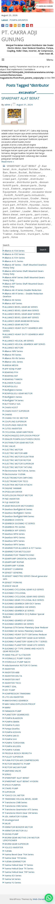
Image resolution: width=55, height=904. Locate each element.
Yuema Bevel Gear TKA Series (19, 854)
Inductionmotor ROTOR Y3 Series (20, 665)
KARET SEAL (10, 686)
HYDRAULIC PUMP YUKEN (17, 658)
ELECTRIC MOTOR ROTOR (17, 460)
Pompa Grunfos (12, 728)
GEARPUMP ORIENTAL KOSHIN (20, 558)
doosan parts (29, 185)
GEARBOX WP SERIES (15, 530)
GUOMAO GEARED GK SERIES (19, 623)
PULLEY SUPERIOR (13, 756)
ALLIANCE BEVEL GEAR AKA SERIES (21, 310)
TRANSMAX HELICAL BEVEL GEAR (21, 798)
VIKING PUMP (11, 834)
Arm (13, 169)
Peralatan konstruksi (38, 224)
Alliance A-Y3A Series (14, 250)
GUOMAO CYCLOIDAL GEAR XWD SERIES (24, 596)
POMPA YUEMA (12, 749)
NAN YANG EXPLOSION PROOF (19, 704)
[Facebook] (3, 25)
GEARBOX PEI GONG (14, 526)
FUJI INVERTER (11, 502)
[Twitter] (7, 25)
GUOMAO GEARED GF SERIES (19, 620)
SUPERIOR (9, 791)
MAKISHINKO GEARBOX (16, 700)
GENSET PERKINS (13, 582)
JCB (12, 208)
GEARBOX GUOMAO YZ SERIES (19, 523)
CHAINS (8, 414)
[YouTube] (31, 25)
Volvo (14, 237)
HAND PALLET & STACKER (17, 654)
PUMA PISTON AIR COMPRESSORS (21, 760)
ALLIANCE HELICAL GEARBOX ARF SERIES (24, 344)
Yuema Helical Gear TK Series (18, 868)
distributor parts (27, 182)
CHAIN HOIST (11, 407)
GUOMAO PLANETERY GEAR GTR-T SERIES (25, 641)
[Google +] (11, 25)
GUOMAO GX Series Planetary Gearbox (23, 630)
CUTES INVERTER (13, 428)
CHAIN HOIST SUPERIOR (16, 410)
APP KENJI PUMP (12, 368)
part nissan (25, 217)
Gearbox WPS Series (14, 541)
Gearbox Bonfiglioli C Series (17, 512)
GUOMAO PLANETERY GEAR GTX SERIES (24, 645)
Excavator (24, 191)
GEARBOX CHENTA (13, 519)
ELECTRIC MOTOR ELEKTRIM (19, 456)
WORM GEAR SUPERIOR (16, 843)
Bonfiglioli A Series (13, 389)
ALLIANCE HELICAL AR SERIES (19, 340)
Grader (34, 198)
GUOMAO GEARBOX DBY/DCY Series (22, 603)
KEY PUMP (9, 690)
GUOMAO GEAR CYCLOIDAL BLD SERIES (24, 600)
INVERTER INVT (12, 679)
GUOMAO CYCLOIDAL (15, 593)
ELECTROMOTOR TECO (16, 481)
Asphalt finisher (28, 169)
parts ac (45, 221)
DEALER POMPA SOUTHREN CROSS (22, 439)
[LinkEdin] (23, 25)
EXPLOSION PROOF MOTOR (18, 495)
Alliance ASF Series (13, 303)
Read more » (7, 161)
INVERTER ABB (11, 672)
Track (38, 230)
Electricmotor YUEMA (14, 474)
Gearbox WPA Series (14, 533)
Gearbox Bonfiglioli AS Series (18, 509)
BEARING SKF (11, 375)
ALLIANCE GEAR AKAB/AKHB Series (21, 321)
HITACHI (22, 204)
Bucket (23, 172)
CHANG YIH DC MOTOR (16, 418)
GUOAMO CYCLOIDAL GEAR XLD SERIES (24, 589)
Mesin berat (40, 211)
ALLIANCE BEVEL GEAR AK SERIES (21, 306)
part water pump (28, 221)
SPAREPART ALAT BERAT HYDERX (21, 781)
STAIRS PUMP (11, 788)
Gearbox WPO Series (14, 537)
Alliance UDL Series (13, 361)
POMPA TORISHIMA (14, 742)
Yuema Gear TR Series (15, 857)
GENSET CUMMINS (13, 569)
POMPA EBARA (11, 721)
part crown (41, 214)
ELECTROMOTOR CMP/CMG (18, 477)
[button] (49, 898)
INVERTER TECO (12, 682)
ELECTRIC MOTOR (13, 449)
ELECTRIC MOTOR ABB (15, 453)
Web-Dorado (39, 899)
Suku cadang (11, 230)
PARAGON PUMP (12, 711)
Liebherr (15, 211)
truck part (34, 233)
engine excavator (33, 188)
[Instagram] (19, 25)
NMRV (7, 707)
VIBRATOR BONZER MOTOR (18, 827)
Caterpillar (9, 175)
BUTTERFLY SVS (12, 403)
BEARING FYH (11, 372)
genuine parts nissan (15, 198)
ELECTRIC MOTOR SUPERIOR (19, 463)
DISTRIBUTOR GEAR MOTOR (18, 442)
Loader (26, 211)
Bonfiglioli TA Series (14, 400)
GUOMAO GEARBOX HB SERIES (20, 607)
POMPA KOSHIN (12, 732)
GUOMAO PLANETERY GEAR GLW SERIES (24, 637)
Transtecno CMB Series (15, 802)
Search (6, 245)
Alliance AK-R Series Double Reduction (22, 290)
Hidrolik (23, 201)
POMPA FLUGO (12, 725)
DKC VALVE (9, 446)
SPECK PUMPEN (12, 784)
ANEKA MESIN (11, 365)
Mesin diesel (10, 214)
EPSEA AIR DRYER (13, 491)
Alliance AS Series (12, 299)
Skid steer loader (22, 227)
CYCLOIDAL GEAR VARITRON (18, 432)
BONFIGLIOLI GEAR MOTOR (18, 393)
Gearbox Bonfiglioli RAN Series (19, 516)
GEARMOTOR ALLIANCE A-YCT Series (22, 548)
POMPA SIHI (10, 739)
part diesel (9, 217)
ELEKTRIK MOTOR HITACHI (18, 484)
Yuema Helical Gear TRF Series (19, 872)
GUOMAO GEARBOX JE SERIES (19, 610)
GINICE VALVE (11, 585)
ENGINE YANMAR (12, 488)
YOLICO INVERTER (13, 847)
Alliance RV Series (12, 354)
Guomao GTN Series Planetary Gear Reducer (26, 627)
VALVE (7, 823)
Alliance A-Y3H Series (14, 257)
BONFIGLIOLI (11, 386)
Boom (13, 172)
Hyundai (34, 204)
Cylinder (23, 178)
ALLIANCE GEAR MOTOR (16, 324)
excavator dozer (42, 191)
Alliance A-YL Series (13, 261)
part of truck (41, 217)
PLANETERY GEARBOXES (16, 714)
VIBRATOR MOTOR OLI (16, 830)
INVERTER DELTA (13, 675)
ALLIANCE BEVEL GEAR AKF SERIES (21, 317)
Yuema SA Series (12, 879)
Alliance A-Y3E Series (14, 254)
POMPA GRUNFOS (19, 20)
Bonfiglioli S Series (13, 396)
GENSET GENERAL (13, 572)
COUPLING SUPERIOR (15, 421)
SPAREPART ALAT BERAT (20, 98)
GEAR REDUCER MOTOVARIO (19, 505)
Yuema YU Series (12, 882)
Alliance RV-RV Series (14, 358)
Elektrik (15, 188)
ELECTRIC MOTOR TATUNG (18, 467)
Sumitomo (27, 230)
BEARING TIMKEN (13, 379)
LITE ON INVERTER (14, 697)
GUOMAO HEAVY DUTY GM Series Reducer (25, 634)
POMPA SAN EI (11, 735)
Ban (5, 172)
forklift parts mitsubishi (30, 195)
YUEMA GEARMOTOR (15, 861)
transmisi (20, 233)
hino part (36, 201)
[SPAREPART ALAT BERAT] (27, 118)
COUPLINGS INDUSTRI (15, 425)
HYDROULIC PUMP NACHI (17, 661)
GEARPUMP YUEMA (14, 565)
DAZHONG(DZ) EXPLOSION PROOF (21, 435)
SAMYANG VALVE (12, 770)
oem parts (26, 214)
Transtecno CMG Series (15, 805)
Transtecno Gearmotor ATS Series (21, 809)
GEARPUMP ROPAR (14, 562)
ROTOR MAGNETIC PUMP (17, 763)
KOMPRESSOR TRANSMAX (17, 693)
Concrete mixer (27, 175)
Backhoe (45, 169)
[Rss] (15, 25)
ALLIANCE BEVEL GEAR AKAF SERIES (22, 313)
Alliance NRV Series (13, 351)
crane (41, 175)
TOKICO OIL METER (14, 795)
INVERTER (9, 668)
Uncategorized (11, 820)
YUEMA (8, 850)
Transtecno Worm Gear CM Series (21, 813)
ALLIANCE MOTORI (13, 347)
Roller (6, 227)
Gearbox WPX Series (14, 544)
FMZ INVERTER (11, 498)
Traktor (7, 233)
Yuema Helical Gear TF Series (18, 865)
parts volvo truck (13, 224)
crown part (9, 178)
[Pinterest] (27, 25)
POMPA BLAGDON (13, 718)
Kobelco (21, 208)
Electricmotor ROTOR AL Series (19, 470)
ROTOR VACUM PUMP (15, 767)
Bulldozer (35, 172)
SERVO (7, 774)
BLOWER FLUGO (12, 382)
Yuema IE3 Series (12, 875)
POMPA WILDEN (12, 746)
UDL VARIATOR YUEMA (15, 816)
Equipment (9, 191)
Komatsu (33, 208)
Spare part (41, 227)
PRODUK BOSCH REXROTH (18, 753)
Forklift (8, 195)
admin (7, 104)
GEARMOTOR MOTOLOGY (17, 551)
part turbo (9, 221)
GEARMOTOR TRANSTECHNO (19, 555)
